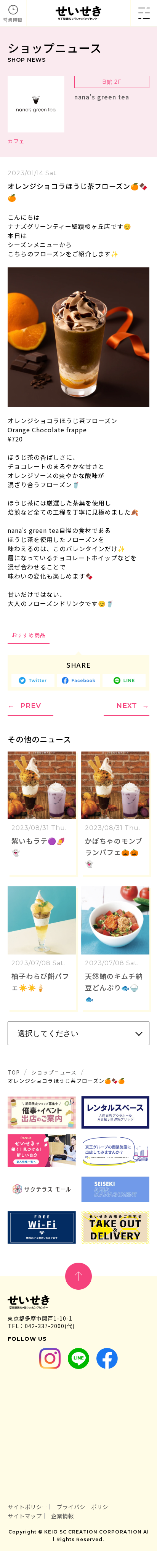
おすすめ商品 (28, 635)
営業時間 (13, 19)
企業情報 (62, 1516)
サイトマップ (25, 1516)
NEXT (126, 706)
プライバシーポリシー (85, 1507)
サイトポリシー (28, 1507)
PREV (30, 706)
